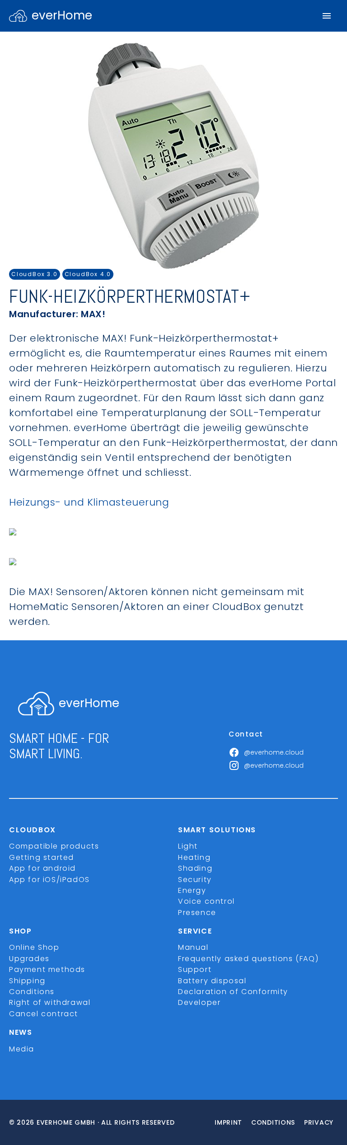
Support (194, 969)
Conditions (32, 991)
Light (188, 846)
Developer (199, 1002)
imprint (228, 1122)
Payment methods (47, 969)
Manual (193, 947)
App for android (42, 868)
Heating (194, 857)
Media (21, 1049)
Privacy (318, 1122)
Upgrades (29, 958)
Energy (192, 890)
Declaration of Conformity (233, 991)
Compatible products (54, 846)
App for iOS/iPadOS (49, 879)
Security (195, 879)
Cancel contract (43, 1014)
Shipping (27, 981)
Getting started (41, 857)
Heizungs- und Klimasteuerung (89, 502)
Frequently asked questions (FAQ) (248, 958)
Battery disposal (212, 981)
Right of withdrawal (49, 1002)
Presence (197, 912)
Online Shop (34, 947)
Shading (195, 868)
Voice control (206, 901)
